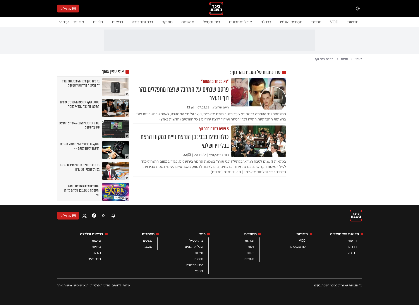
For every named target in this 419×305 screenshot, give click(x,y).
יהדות (250, 253)
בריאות (117, 21)
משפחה (187, 21)
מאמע (148, 246)
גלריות (98, 21)
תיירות (199, 253)
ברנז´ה (266, 21)
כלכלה (97, 253)
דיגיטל (199, 271)
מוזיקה (167, 21)
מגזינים (147, 240)
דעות (251, 246)
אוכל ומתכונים (240, 21)
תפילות (249, 240)
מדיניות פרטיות (100, 285)
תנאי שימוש (81, 285)
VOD (334, 21)
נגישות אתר (64, 285)
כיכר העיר (94, 259)
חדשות (353, 21)
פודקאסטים (298, 246)
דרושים (116, 285)
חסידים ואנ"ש (291, 21)
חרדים (316, 21)
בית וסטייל (211, 21)
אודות (126, 285)
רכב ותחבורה (142, 21)
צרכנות (96, 240)
